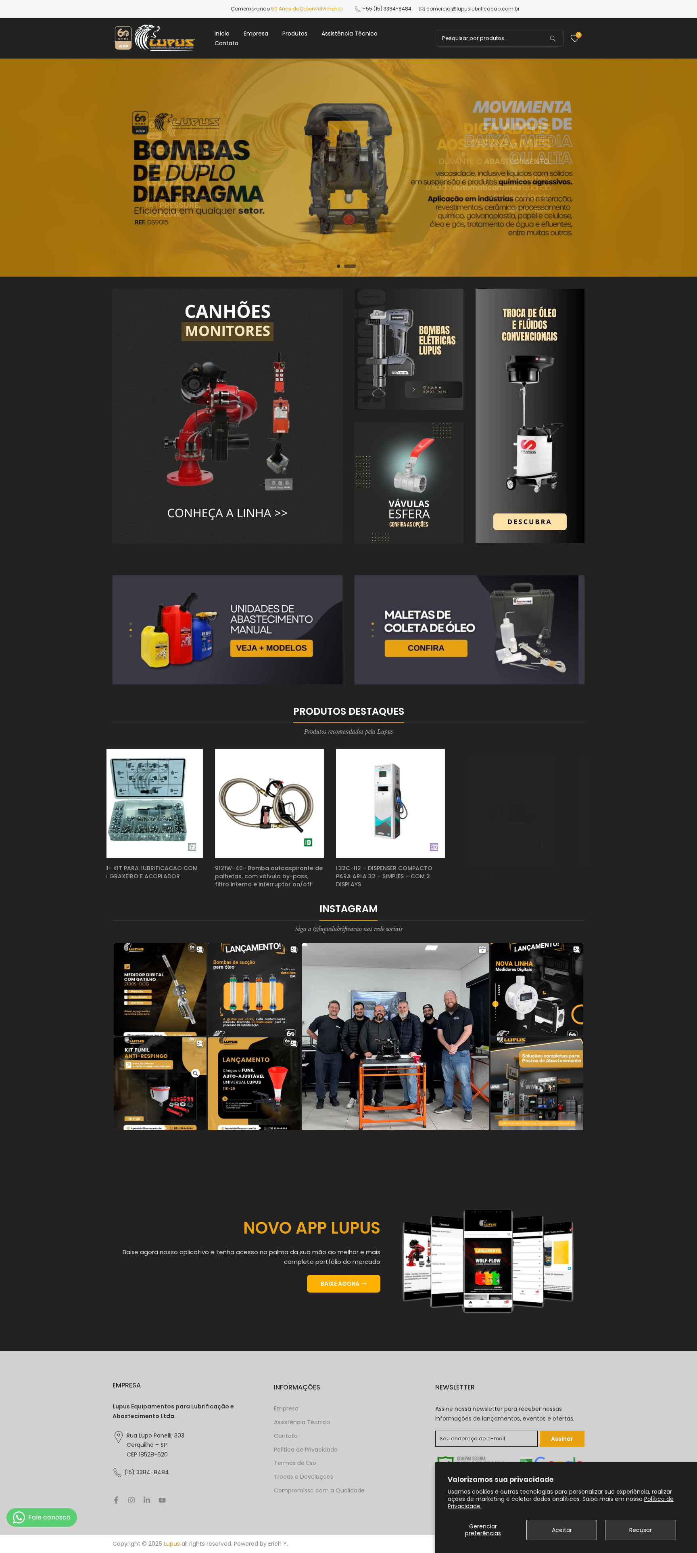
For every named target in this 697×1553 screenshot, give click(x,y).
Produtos (294, 33)
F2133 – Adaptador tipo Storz (155, 868)
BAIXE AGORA (340, 1284)
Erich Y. (278, 1544)
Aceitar (562, 1530)
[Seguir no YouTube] (162, 1500)
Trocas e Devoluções (303, 1477)
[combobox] (499, 38)
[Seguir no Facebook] (116, 1500)
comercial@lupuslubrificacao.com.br (473, 8)
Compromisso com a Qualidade (319, 1490)
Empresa (256, 33)
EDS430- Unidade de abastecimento (529, 868)
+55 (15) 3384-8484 (386, 8)
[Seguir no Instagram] (131, 1500)
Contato (226, 43)
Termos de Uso (295, 1463)
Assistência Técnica (349, 33)
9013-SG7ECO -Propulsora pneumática (272, 872)
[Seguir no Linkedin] (146, 1500)
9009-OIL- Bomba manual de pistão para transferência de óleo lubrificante (408, 876)
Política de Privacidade (306, 1450)
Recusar (640, 1530)
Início (222, 33)
